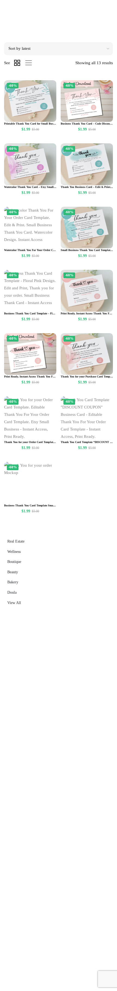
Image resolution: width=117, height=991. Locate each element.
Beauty (12, 572)
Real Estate (15, 541)
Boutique (14, 562)
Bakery (12, 582)
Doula (12, 592)
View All (14, 603)
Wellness (14, 552)
